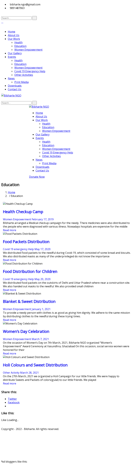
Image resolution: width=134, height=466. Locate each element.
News (11, 78)
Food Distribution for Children (30, 271)
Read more (9, 230)
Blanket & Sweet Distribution (29, 301)
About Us (13, 35)
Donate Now (37, 177)
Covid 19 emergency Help (18, 249)
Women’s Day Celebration (26, 331)
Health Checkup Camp (23, 211)
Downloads (15, 85)
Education (20, 46)
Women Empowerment (28, 49)
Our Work (14, 39)
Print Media (21, 82)
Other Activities (23, 75)
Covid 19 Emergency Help (29, 71)
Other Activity (11, 372)
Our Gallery (15, 53)
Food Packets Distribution (26, 241)
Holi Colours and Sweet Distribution (35, 365)
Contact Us (14, 89)
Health (18, 42)
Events (12, 57)
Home (11, 31)
